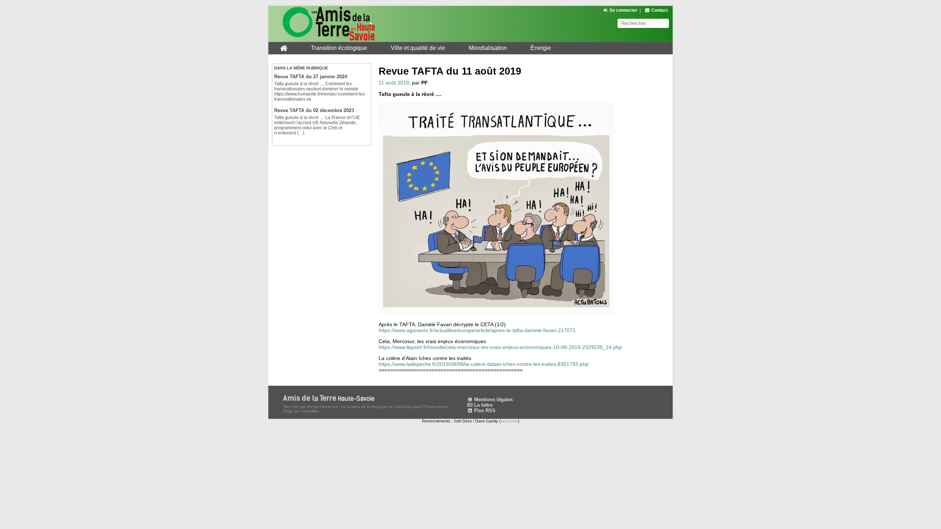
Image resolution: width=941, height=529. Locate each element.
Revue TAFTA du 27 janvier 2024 (310, 76)
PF (424, 83)
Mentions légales (493, 399)
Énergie (540, 48)
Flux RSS (484, 410)
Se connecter (623, 10)
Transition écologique (339, 48)
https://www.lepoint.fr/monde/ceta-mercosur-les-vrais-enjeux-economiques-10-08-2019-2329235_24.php (500, 347)
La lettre (483, 405)
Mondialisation (488, 48)
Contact (659, 10)
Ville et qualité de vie (418, 48)
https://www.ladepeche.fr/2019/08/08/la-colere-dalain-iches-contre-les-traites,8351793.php (483, 364)
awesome (509, 421)
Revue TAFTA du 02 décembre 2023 (314, 110)
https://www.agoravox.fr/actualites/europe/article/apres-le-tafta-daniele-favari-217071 (477, 330)
